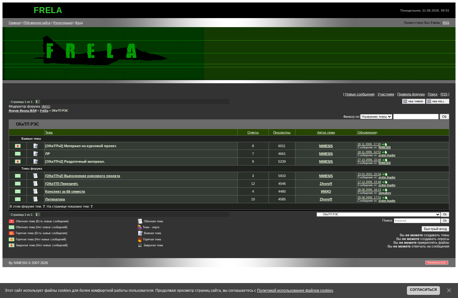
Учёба (44, 110)
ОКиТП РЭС (60, 110)
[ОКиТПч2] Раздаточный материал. (75, 161)
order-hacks (387, 155)
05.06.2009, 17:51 (369, 197)
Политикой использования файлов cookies (295, 290)
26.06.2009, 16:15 (369, 189)
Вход (79, 22)
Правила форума (411, 94)
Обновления (367, 132)
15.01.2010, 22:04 (369, 174)
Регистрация (63, 22)
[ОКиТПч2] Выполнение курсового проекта (82, 176)
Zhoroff (326, 183)
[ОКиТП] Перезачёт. (61, 183)
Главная (15, 22)
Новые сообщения (360, 94)
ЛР (47, 154)
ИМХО (46, 106)
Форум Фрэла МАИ (22, 110)
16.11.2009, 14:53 (369, 152)
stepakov (385, 193)
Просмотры (281, 132)
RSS (446, 22)
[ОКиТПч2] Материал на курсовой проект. (81, 146)
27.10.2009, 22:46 (369, 159)
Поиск (432, 94)
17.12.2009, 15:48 (369, 182)
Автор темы (326, 132)
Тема (49, 132)
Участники (386, 94)
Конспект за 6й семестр (65, 191)
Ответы (253, 132)
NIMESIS (326, 146)
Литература (55, 199)
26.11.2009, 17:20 (369, 144)
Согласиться (423, 289)
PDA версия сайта (36, 22)
